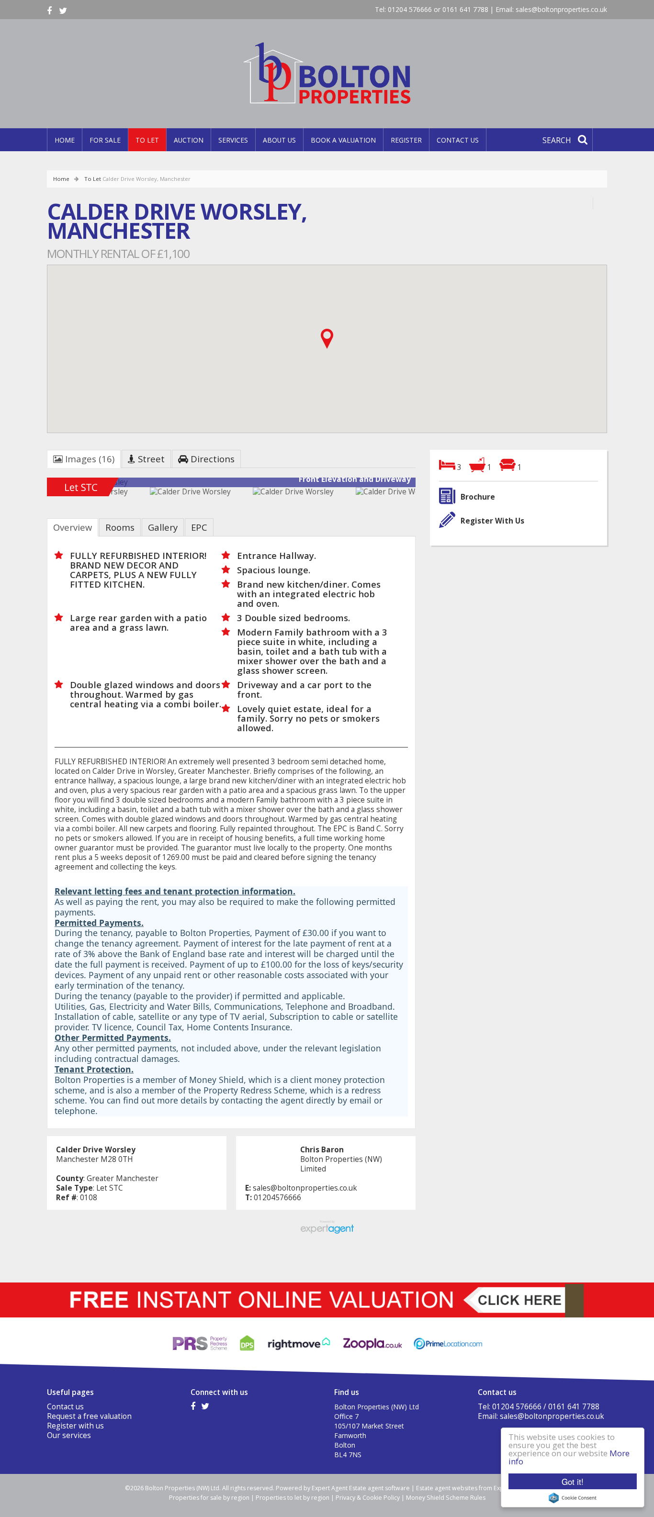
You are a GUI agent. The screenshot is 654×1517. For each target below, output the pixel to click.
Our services (69, 1435)
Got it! (573, 1481)
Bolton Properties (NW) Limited (341, 1164)
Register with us (75, 1426)
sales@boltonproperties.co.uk (561, 9)
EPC (199, 527)
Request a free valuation (89, 1416)
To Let (147, 140)
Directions (211, 459)
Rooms (120, 527)
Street (150, 459)
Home (65, 140)
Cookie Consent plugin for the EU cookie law (573, 1498)
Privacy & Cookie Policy (368, 1498)
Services (233, 140)
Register (406, 140)
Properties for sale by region (209, 1498)
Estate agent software (379, 1488)
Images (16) (88, 459)
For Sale (105, 140)
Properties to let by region (292, 1498)
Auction (188, 140)
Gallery (163, 527)
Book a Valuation (343, 140)
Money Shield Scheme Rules (445, 1498)
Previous (32, 486)
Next (408, 486)
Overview (72, 527)
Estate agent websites (446, 1488)
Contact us (458, 140)
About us (279, 140)
